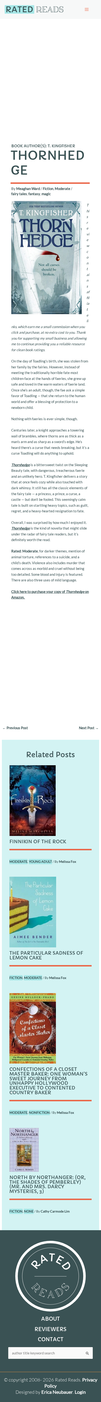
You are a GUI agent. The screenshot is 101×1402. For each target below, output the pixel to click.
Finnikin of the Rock (37, 842)
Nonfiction (39, 1112)
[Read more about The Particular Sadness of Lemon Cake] (32, 911)
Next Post (89, 728)
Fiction (48, 188)
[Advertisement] (50, 72)
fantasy (34, 194)
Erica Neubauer (57, 1392)
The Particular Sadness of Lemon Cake (46, 955)
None (29, 1211)
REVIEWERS (50, 1329)
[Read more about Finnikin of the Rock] (32, 800)
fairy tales (19, 194)
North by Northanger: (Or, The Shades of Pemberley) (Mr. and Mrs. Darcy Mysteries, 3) (47, 1185)
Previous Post (15, 728)
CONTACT (50, 1339)
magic (46, 194)
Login (80, 1392)
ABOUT (50, 1319)
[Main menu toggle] (87, 9)
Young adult (40, 861)
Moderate (62, 188)
